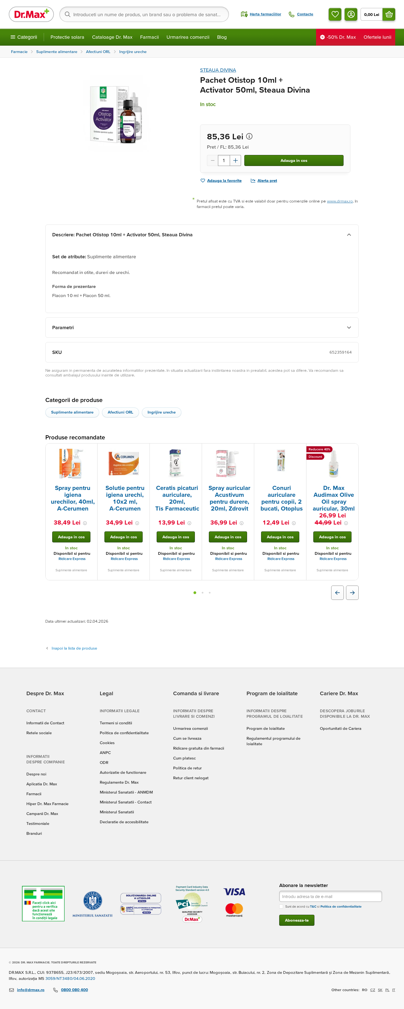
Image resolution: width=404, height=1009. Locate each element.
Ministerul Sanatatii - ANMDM (126, 792)
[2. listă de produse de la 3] (202, 592)
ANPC (105, 752)
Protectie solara (67, 37)
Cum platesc (184, 758)
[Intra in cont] (351, 14)
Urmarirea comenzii (188, 37)
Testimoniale (37, 823)
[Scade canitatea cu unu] (212, 160)
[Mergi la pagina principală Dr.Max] (31, 14)
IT (393, 990)
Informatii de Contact (45, 722)
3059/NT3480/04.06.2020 (70, 978)
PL (387, 990)
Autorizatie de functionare (123, 772)
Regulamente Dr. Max (119, 782)
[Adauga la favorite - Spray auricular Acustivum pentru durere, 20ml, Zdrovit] (248, 450)
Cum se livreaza (187, 738)
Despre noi (36, 774)
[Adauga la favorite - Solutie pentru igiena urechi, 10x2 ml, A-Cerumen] (143, 450)
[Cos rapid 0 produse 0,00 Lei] (389, 14)
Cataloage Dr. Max (112, 37)
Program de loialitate (266, 728)
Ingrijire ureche (162, 412)
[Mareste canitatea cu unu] (235, 160)
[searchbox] (144, 14)
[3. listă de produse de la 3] (209, 592)
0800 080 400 (74, 989)
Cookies (107, 742)
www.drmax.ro (340, 201)
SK (380, 990)
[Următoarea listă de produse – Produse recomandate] (352, 593)
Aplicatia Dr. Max (41, 783)
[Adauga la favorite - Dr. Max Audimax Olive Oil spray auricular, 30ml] (352, 450)
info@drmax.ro (31, 989)
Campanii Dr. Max (42, 813)
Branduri (34, 833)
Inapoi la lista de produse (74, 648)
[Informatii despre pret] (249, 136)
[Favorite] (335, 14)
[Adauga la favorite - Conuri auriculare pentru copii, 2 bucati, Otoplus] (300, 450)
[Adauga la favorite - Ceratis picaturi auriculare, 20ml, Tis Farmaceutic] (196, 450)
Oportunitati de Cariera (340, 728)
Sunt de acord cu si (323, 906)
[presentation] (71, 463)
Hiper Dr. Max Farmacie (47, 803)
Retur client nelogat (191, 777)
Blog (222, 37)
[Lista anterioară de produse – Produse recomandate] (337, 593)
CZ (372, 990)
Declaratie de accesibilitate (124, 821)
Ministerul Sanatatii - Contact (126, 802)
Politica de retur (187, 768)
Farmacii (149, 37)
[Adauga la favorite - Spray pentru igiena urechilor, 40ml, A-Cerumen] (91, 450)
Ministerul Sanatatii (117, 812)
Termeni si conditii (116, 722)
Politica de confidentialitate (124, 732)
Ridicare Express (72, 559)
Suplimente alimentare (72, 412)
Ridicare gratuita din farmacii (198, 748)
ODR (104, 762)
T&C (313, 906)
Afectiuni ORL (120, 412)
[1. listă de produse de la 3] (195, 593)
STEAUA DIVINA (218, 70)
